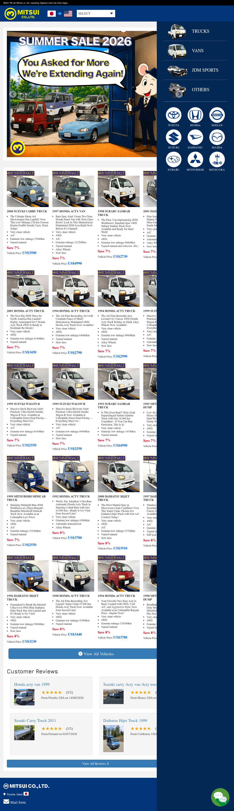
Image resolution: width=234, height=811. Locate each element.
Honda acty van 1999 (32, 684)
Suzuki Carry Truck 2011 (35, 720)
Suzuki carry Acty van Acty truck (131, 684)
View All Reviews (94, 763)
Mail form (18, 802)
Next (179, 94)
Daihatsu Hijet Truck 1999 (125, 720)
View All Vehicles (99, 653)
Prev (12, 94)
